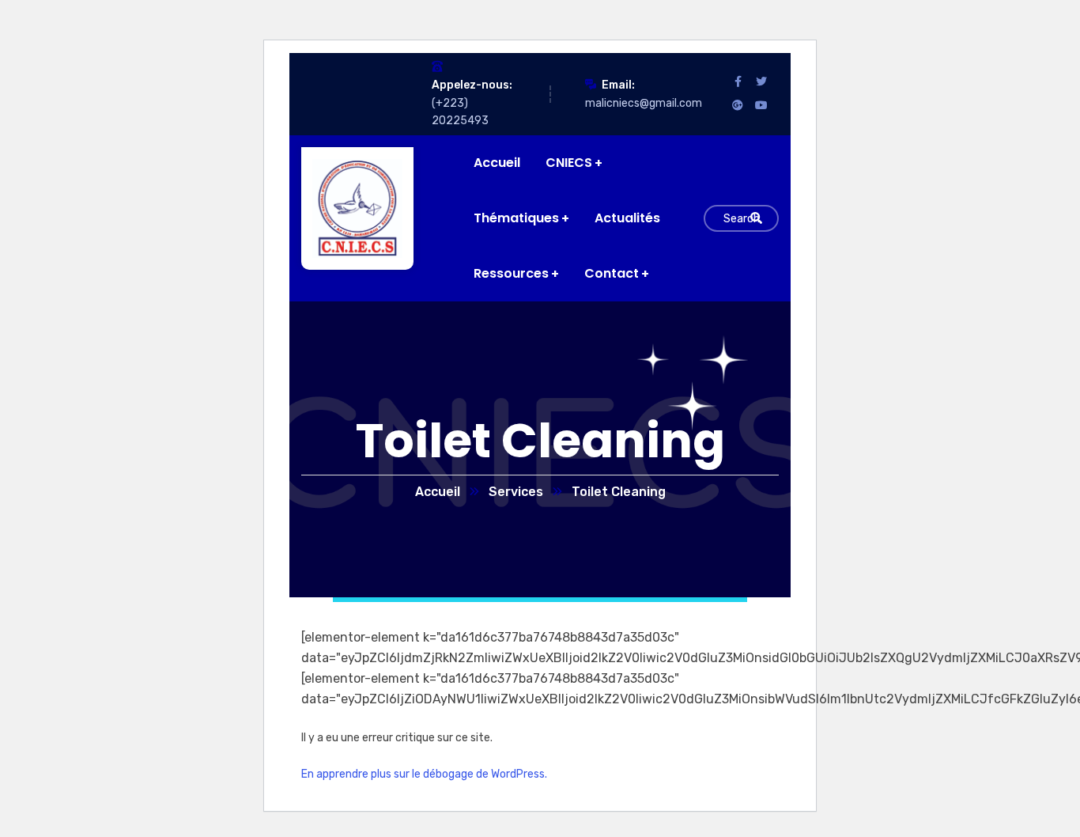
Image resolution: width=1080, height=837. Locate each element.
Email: (618, 85)
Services (516, 491)
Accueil (437, 491)
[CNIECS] (346, 208)
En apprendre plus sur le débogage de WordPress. (424, 774)
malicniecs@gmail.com (643, 103)
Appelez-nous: (472, 85)
